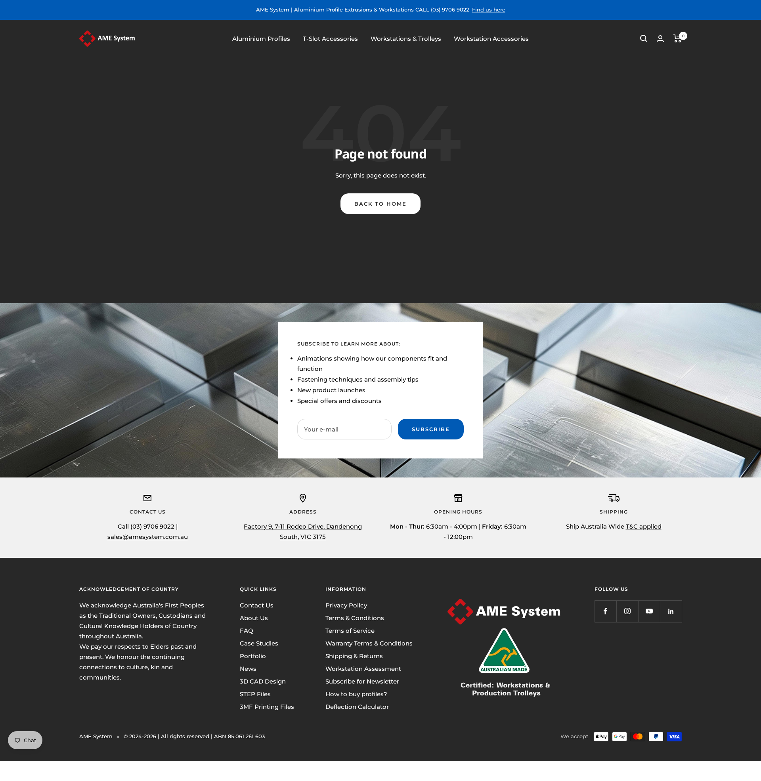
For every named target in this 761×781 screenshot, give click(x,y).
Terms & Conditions (354, 618)
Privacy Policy (346, 605)
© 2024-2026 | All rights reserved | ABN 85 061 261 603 (194, 736)
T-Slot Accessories (330, 38)
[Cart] (677, 38)
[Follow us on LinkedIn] (671, 611)
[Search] (643, 38)
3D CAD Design (263, 681)
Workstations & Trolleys (406, 38)
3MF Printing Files (267, 706)
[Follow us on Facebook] (605, 611)
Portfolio (253, 656)
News (248, 668)
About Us (254, 618)
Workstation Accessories (491, 38)
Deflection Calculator (357, 706)
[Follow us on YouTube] (649, 611)
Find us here (488, 9)
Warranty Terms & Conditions (369, 643)
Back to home (380, 204)
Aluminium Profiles (261, 38)
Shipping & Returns (354, 656)
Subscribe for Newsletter (362, 681)
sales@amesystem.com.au (147, 536)
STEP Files (255, 694)
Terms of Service (350, 630)
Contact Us (256, 605)
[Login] (660, 38)
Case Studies (259, 643)
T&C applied (644, 526)
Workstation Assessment (363, 668)
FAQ (246, 630)
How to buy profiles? (356, 694)
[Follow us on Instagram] (627, 611)
